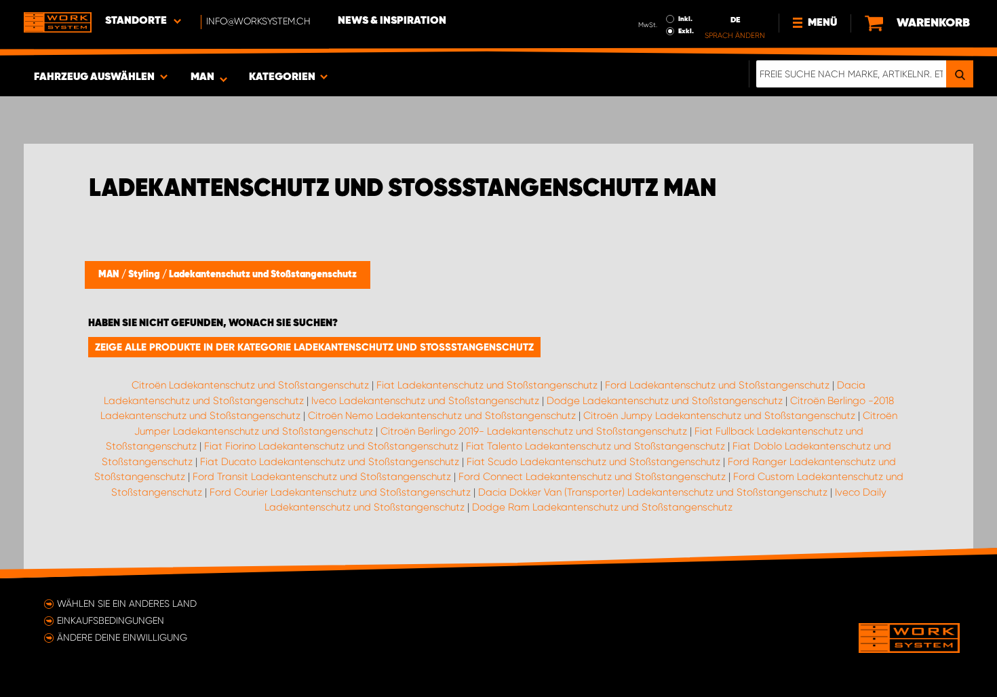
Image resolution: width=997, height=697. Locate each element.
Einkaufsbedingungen (110, 620)
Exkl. (686, 31)
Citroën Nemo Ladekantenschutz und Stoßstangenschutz (442, 416)
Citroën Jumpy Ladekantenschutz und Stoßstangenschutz (719, 416)
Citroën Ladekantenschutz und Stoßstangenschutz (250, 385)
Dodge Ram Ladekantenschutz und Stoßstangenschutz (602, 507)
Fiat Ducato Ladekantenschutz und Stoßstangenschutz (329, 462)
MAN (109, 274)
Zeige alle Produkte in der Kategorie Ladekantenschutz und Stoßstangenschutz (314, 347)
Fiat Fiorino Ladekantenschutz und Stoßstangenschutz (331, 446)
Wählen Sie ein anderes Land (127, 603)
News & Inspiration (392, 21)
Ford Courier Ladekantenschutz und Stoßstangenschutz (340, 492)
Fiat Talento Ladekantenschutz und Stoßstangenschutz (595, 446)
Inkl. (685, 19)
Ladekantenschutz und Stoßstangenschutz (263, 274)
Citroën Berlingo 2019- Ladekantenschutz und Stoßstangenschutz (533, 431)
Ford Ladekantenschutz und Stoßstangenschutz (717, 385)
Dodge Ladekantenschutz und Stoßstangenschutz (665, 401)
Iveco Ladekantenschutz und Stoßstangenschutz (425, 401)
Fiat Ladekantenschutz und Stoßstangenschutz (487, 385)
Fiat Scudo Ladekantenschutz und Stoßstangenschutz (593, 462)
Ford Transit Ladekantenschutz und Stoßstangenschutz (322, 477)
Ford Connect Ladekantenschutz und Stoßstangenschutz (592, 477)
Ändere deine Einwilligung (122, 637)
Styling (145, 274)
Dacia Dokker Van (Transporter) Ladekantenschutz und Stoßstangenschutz (652, 492)
